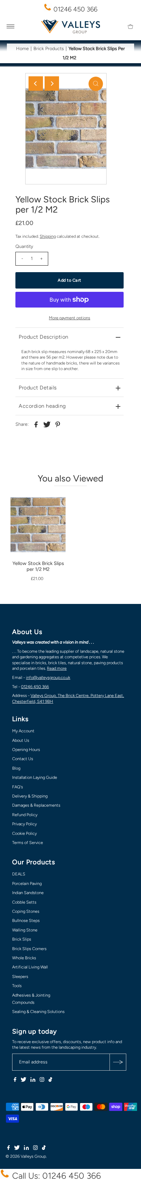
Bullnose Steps (26, 920)
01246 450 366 (74, 9)
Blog (16, 768)
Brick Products (48, 48)
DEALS (18, 874)
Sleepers (20, 976)
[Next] (52, 83)
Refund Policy (24, 814)
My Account (23, 730)
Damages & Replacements (36, 805)
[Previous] (36, 83)
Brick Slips (21, 939)
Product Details (38, 387)
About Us (20, 740)
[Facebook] (15, 1080)
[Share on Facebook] (36, 424)
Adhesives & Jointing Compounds (31, 999)
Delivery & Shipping (30, 796)
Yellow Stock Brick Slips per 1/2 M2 (38, 566)
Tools (17, 985)
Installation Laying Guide (34, 777)
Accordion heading (42, 406)
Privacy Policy (24, 823)
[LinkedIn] (32, 1080)
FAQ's (17, 786)
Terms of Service (27, 842)
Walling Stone (24, 930)
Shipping (48, 236)
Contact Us (22, 758)
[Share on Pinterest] (58, 424)
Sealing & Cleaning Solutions (38, 1011)
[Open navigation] (11, 26)
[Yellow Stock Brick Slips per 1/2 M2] (38, 519)
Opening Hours (26, 749)
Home (22, 48)
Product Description (44, 337)
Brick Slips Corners (29, 948)
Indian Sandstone (28, 892)
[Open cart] (130, 26)
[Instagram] (42, 1080)
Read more (57, 668)
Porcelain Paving (27, 883)
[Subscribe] (118, 1062)
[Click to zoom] (96, 84)
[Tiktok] (50, 1080)
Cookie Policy (24, 833)
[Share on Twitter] (47, 424)
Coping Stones (25, 911)
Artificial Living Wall (30, 967)
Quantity (24, 246)
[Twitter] (23, 1080)
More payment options (69, 317)
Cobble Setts (24, 902)
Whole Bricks (24, 957)
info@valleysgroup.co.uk (48, 677)
